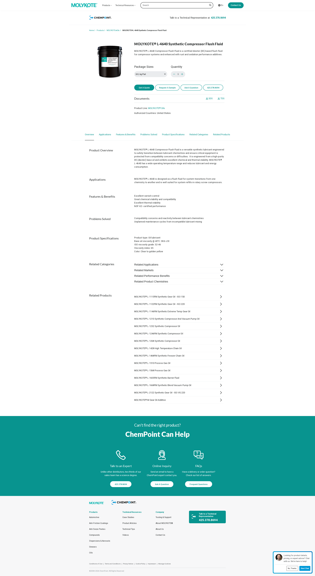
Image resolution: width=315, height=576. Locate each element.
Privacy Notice (128, 564)
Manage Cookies (164, 564)
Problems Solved (148, 134)
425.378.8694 (218, 17)
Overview (89, 134)
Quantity (176, 66)
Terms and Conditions (113, 564)
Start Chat (305, 568)
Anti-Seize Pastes (97, 529)
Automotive (94, 517)
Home (91, 30)
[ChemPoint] (124, 505)
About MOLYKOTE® (164, 523)
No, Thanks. (292, 568)
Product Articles (129, 523)
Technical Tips (128, 529)
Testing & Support (163, 517)
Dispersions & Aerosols (99, 541)
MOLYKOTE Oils (113, 30)
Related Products (221, 134)
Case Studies (128, 517)
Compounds (94, 535)
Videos (125, 535)
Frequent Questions (199, 484)
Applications (105, 134)
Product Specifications (173, 134)
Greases (93, 547)
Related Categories (198, 134)
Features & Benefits (125, 134)
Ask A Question (191, 88)
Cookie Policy (140, 564)
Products (100, 30)
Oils (91, 553)
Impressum (152, 564)
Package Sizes (143, 66)
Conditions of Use (95, 564)
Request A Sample (167, 88)
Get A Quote (144, 88)
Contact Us (236, 5)
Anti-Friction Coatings (98, 523)
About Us (160, 529)
